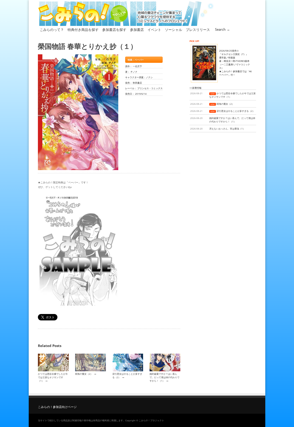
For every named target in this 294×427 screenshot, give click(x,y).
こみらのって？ (52, 29)
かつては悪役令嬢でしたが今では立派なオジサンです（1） (53, 377)
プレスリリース (198, 29)
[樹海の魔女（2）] (90, 370)
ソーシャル (173, 29)
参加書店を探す (114, 29)
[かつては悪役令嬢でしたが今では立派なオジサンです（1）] (53, 370)
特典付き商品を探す (83, 29)
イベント (154, 29)
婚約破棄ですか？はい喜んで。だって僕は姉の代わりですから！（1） (164, 377)
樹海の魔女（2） (84, 373)
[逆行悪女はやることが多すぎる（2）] (127, 370)
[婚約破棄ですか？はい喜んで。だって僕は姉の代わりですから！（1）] (165, 370)
